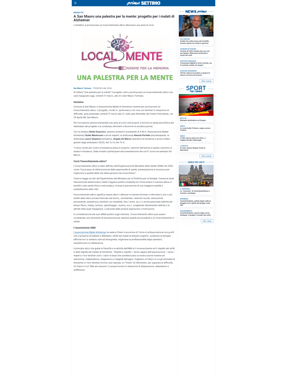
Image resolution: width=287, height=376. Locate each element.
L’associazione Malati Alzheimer (90, 232)
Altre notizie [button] (206, 81)
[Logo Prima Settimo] (143, 3)
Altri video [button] (207, 221)
